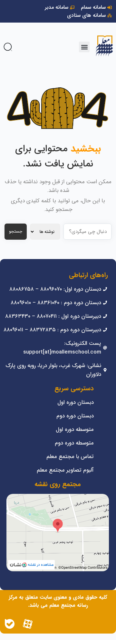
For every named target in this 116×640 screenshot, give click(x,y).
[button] (84, 47)
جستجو (15, 231)
